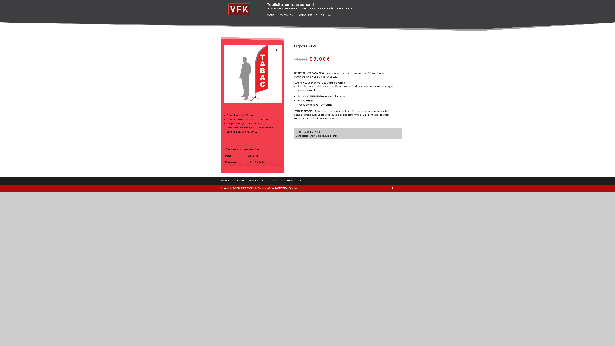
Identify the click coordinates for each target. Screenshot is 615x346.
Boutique (239, 181)
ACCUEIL (271, 15)
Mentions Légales (291, 181)
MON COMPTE (305, 15)
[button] (276, 50)
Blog (329, 15)
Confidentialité (258, 181)
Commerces (317, 136)
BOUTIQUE (285, 15)
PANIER (320, 15)
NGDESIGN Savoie (286, 188)
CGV (274, 181)
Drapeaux (331, 136)
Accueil (225, 181)
